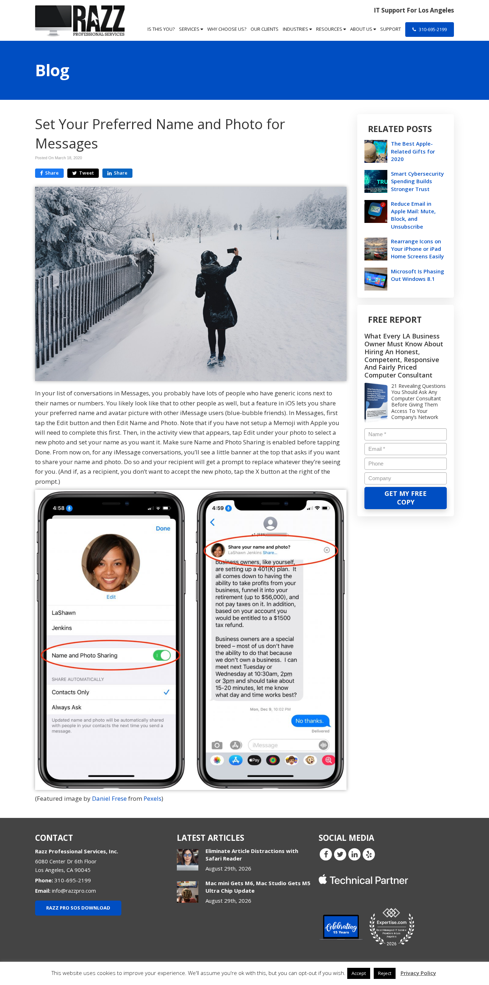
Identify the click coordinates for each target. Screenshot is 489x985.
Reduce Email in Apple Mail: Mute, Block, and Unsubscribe (413, 215)
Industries (296, 29)
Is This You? (161, 29)
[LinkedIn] (354, 853)
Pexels (152, 798)
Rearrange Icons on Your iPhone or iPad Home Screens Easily (417, 249)
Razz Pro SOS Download (78, 907)
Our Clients (265, 29)
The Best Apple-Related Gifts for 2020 (413, 151)
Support (390, 29)
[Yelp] (369, 853)
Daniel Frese (109, 798)
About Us (361, 29)
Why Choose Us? (226, 29)
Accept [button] (359, 973)
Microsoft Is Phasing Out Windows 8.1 (417, 275)
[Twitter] (340, 853)
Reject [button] (384, 973)
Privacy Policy (418, 972)
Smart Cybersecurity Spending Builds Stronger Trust (417, 181)
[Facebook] (326, 853)
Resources (329, 29)
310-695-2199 (432, 29)
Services (189, 29)
